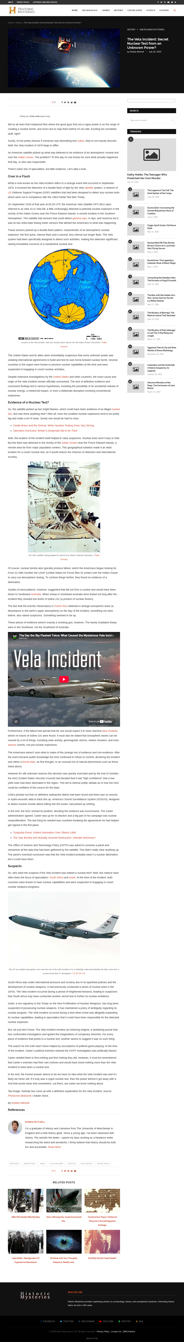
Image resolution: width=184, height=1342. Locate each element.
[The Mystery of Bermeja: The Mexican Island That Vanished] (135, 317)
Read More (54, 1147)
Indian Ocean (25, 157)
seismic (12, 744)
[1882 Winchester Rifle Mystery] (25, 1200)
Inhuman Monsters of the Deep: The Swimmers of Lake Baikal (161, 385)
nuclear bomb (56, 1163)
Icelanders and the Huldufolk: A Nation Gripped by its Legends (161, 368)
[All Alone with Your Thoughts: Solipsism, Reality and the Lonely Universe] (64, 1241)
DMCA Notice (129, 1331)
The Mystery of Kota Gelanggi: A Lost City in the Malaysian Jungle (161, 333)
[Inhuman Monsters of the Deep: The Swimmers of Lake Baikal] (135, 387)
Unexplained (135, 10)
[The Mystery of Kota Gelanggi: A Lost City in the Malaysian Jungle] (135, 334)
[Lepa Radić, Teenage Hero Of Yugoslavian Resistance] (25, 1241)
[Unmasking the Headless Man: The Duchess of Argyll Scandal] (135, 282)
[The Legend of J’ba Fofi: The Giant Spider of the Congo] (135, 195)
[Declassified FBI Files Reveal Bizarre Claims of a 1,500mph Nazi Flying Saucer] (135, 247)
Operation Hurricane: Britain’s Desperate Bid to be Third (45, 430)
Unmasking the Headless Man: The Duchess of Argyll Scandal (161, 279)
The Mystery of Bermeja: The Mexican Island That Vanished (161, 314)
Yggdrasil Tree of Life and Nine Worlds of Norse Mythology (161, 349)
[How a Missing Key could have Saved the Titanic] (64, 1200)
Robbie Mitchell (137, 52)
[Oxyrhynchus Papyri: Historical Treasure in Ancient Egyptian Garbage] (102, 1200)
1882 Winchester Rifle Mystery (25, 1217)
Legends (164, 10)
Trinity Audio (35, 116)
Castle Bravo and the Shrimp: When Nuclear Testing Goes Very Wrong (53, 425)
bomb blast (29, 761)
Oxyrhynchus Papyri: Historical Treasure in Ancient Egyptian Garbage (102, 1221)
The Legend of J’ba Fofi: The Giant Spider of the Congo (160, 191)
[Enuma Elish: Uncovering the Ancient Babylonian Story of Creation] (135, 212)
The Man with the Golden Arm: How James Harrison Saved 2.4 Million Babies (161, 298)
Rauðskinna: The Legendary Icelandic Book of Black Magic (161, 261)
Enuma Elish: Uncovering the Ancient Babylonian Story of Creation (160, 211)
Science (150, 10)
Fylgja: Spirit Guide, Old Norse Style (161, 226)
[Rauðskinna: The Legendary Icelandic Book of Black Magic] (135, 265)
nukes (80, 140)
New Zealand (109, 730)
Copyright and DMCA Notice (45, 2)
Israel (72, 877)
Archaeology (90, 10)
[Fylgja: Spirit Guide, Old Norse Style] (135, 230)
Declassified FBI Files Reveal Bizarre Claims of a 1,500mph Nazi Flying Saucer (161, 246)
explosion (14, 1163)
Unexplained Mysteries (152, 30)
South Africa (56, 877)
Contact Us (116, 1331)
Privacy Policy (23, 2)
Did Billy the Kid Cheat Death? (102, 1258)
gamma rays (79, 218)
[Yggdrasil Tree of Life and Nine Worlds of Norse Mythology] (135, 352)
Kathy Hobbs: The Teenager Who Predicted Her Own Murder (147, 176)
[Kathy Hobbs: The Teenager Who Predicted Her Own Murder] (151, 154)
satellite (89, 187)
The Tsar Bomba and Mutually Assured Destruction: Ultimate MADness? (54, 837)
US (10, 192)
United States (61, 376)
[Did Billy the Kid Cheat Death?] (102, 1241)
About (10, 2)
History (118, 10)
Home (75, 10)
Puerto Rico (61, 606)
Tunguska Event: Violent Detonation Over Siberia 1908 (44, 832)
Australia (36, 594)
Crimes (106, 10)
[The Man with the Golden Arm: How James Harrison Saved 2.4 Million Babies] (135, 299)
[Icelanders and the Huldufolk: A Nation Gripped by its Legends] (135, 369)
